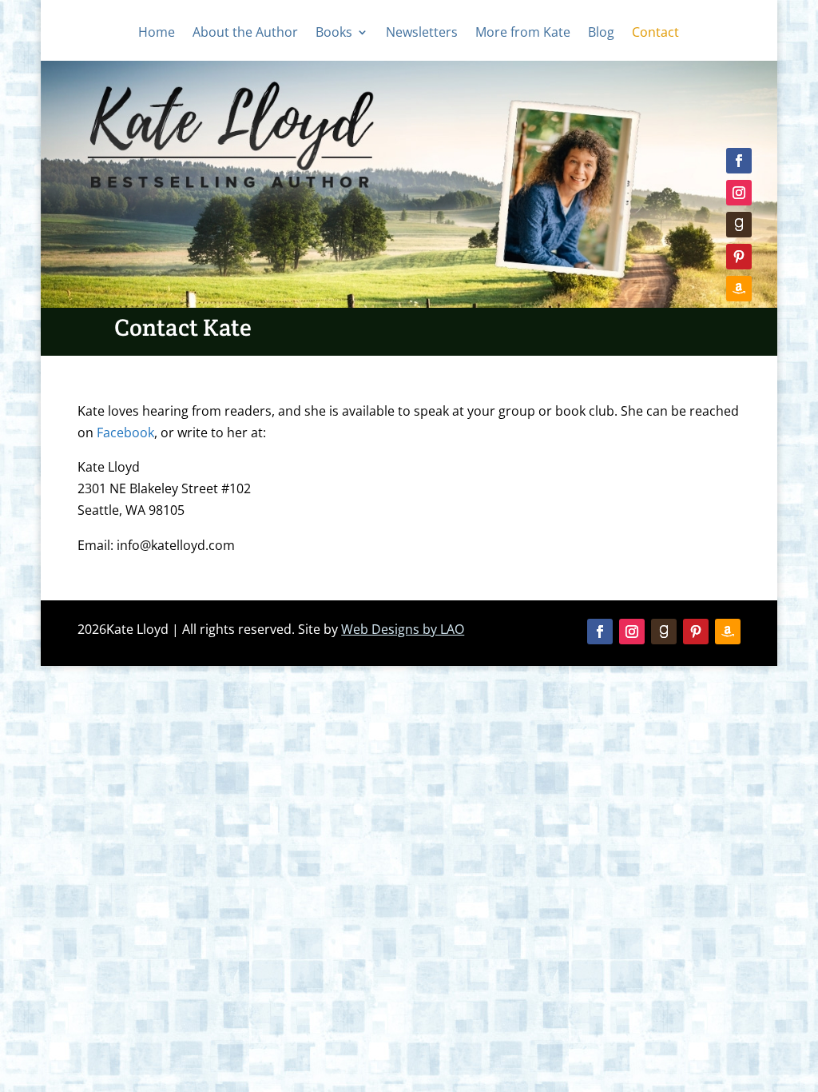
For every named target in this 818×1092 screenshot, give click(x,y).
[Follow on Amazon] (739, 288)
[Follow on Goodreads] (739, 224)
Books (334, 33)
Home (156, 33)
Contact (655, 33)
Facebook (125, 432)
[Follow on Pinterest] (739, 256)
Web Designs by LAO (402, 629)
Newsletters (422, 33)
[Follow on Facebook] (739, 160)
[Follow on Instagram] (739, 192)
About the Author (245, 33)
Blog (601, 33)
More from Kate (522, 33)
